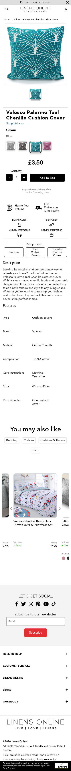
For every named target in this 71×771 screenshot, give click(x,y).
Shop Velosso (14, 123)
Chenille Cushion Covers (57, 252)
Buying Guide (19, 219)
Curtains (29, 440)
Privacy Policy (56, 746)
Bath (35, 450)
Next (59, 508)
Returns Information (51, 229)
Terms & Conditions (36, 746)
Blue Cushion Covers (35, 252)
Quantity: (16, 170)
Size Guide (52, 219)
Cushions (14, 252)
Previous (11, 508)
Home (7, 19)
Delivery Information (19, 229)
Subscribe (35, 632)
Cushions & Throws (52, 440)
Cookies (7, 750)
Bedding (11, 440)
